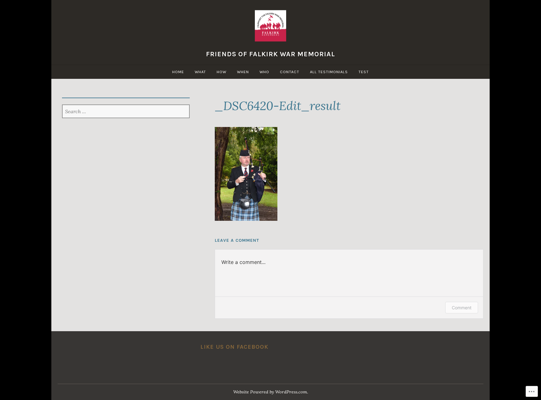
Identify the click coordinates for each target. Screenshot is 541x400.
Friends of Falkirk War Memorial (270, 54)
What (200, 71)
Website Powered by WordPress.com (270, 392)
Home (178, 71)
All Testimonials (329, 71)
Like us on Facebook (234, 346)
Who (264, 71)
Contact (289, 71)
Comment (461, 307)
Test (363, 71)
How (221, 71)
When (243, 71)
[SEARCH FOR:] (126, 112)
